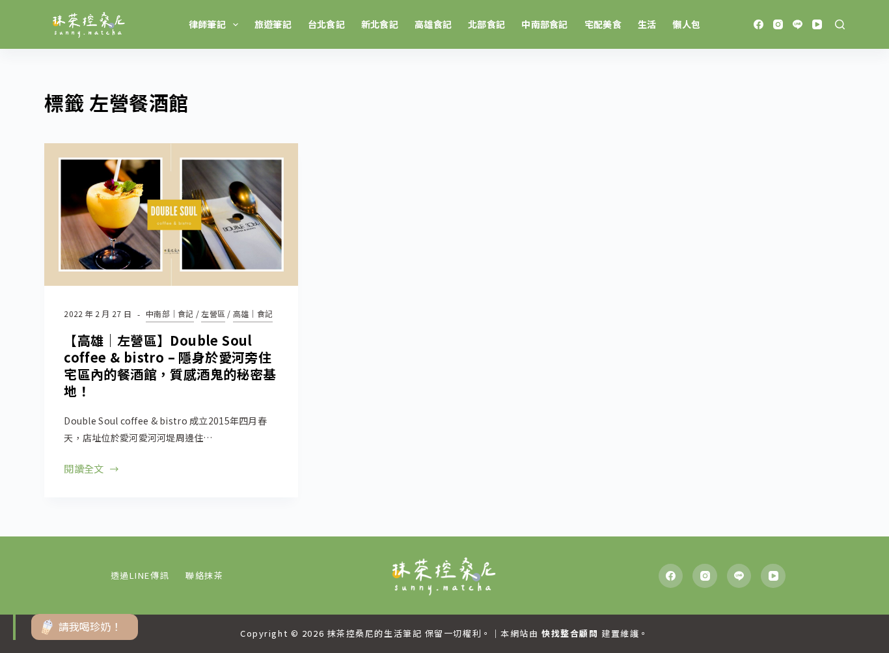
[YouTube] (817, 24)
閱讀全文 (83, 470)
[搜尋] (840, 24)
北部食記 (486, 24)
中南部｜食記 (169, 313)
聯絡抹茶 (204, 575)
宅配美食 (603, 24)
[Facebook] (758, 24)
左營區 (213, 313)
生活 (647, 24)
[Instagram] (778, 24)
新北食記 (379, 24)
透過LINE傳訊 (140, 575)
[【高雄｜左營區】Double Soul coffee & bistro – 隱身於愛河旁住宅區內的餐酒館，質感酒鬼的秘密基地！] (171, 214)
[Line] (797, 24)
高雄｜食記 (253, 313)
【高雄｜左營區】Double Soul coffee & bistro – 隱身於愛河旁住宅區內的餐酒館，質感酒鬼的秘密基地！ (170, 365)
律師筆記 (207, 24)
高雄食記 (433, 24)
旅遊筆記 (273, 24)
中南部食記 (544, 24)
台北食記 (326, 24)
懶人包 (686, 24)
